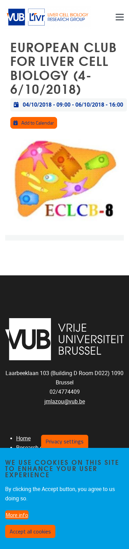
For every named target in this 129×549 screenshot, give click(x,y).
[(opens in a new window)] (64, 339)
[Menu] (120, 17)
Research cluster (36, 447)
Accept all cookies (30, 531)
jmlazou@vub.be (64, 401)
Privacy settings (64, 441)
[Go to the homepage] (48, 17)
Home (23, 438)
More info (17, 515)
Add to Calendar (37, 122)
